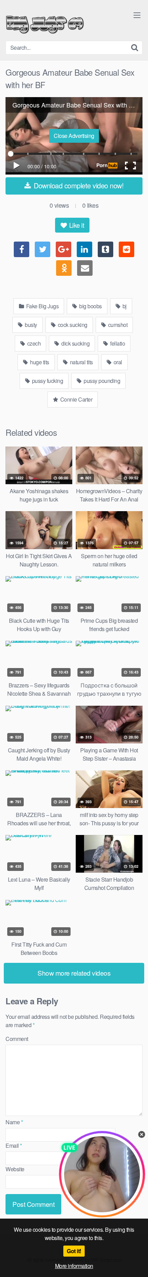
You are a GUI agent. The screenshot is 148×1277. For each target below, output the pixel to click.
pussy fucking (47, 381)
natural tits (80, 362)
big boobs (90, 306)
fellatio (117, 343)
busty (30, 325)
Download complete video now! (78, 185)
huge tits (39, 362)
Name (14, 1122)
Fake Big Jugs (42, 306)
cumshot (117, 325)
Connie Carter (75, 399)
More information (74, 1266)
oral (117, 362)
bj (124, 306)
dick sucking (75, 343)
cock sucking (71, 325)
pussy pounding (101, 381)
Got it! (74, 1251)
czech (33, 343)
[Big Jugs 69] (45, 23)
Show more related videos (74, 972)
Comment (17, 1039)
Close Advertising (74, 136)
